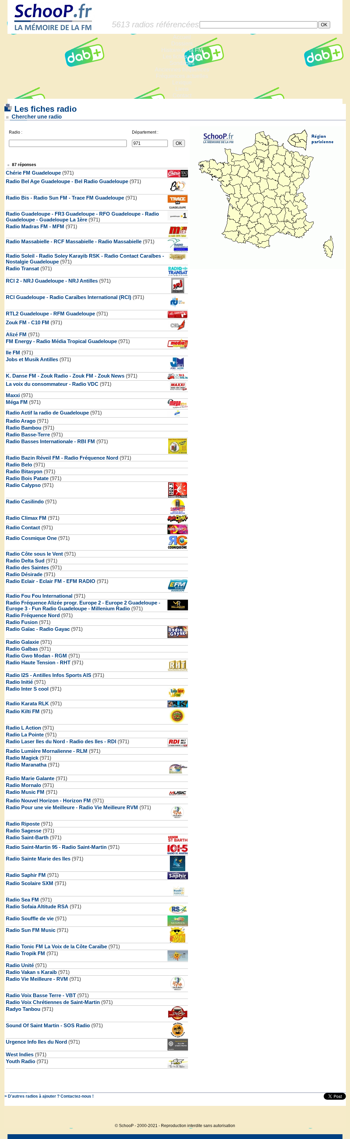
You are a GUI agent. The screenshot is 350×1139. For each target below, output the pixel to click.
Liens (182, 89)
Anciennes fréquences (182, 69)
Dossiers (182, 43)
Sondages (182, 63)
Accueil (182, 37)
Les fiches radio (182, 56)
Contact (182, 95)
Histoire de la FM (182, 50)
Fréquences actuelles (182, 76)
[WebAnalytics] (332, 1115)
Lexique (182, 82)
